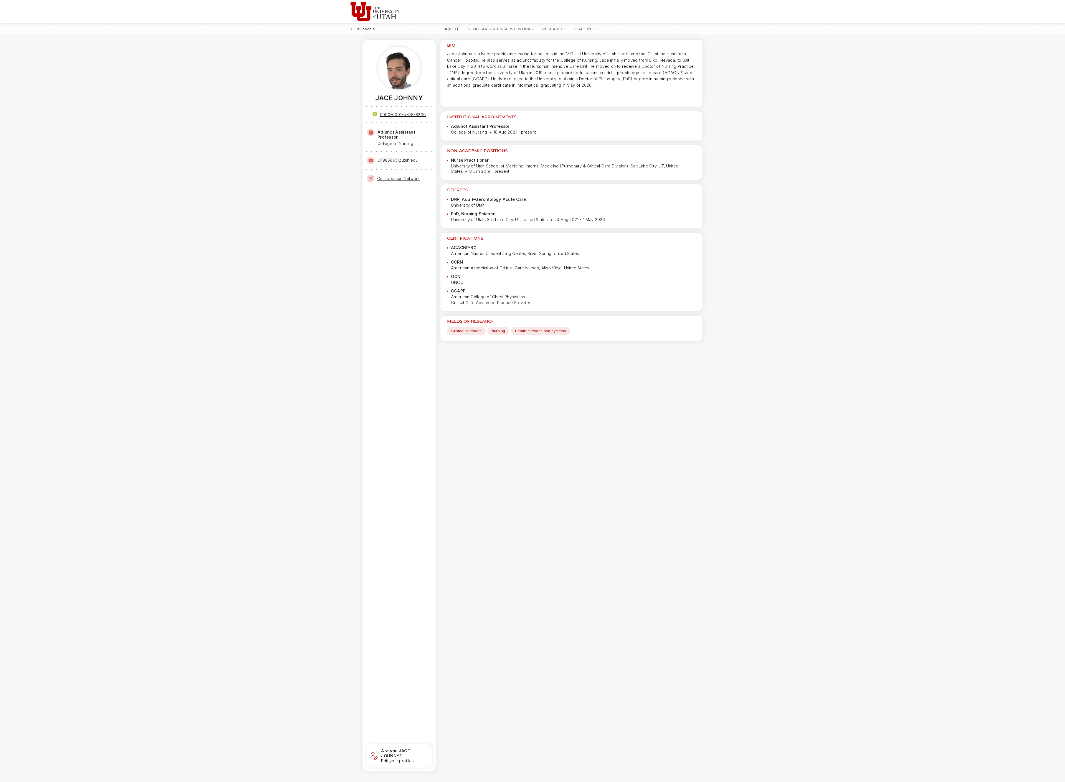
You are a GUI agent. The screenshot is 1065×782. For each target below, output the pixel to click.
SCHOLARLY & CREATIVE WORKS (500, 29)
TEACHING (583, 29)
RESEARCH (553, 29)
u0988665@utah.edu (397, 160)
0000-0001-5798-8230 (403, 114)
